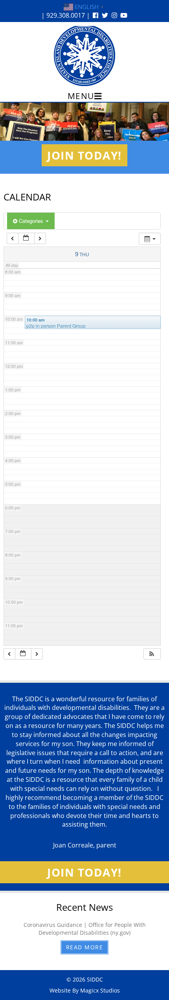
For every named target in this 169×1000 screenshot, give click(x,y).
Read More (84, 947)
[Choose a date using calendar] (26, 238)
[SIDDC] (84, 55)
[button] (152, 654)
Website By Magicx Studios (85, 990)
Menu (81, 95)
